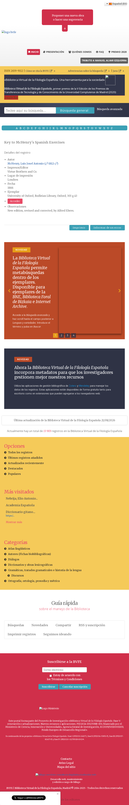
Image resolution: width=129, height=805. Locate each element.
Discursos (17, 575)
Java (115, 71)
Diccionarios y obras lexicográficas (30, 564)
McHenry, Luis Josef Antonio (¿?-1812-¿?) (33, 163)
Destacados (15, 468)
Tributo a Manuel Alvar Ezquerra (104, 60)
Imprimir (79, 227)
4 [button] (73, 335)
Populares (14, 474)
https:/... (10, 515)
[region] (64, 290)
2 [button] (61, 335)
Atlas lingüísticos (19, 548)
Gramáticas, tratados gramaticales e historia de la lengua (44, 570)
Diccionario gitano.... (20, 512)
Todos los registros (20, 452)
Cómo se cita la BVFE (37, 71)
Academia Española (20, 505)
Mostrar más (14, 522)
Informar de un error (107, 227)
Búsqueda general (74, 110)
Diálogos (13, 559)
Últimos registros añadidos (25, 457)
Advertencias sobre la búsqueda (85, 71)
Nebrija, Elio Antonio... (22, 498)
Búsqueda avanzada (109, 109)
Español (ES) (119, 3)
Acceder (15, 201)
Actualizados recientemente (26, 463)
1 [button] (55, 335)
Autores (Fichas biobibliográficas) (29, 554)
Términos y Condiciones (66, 679)
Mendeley (84, 385)
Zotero (72, 385)
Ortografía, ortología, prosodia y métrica (34, 581)
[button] (9, 290)
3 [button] (67, 335)
